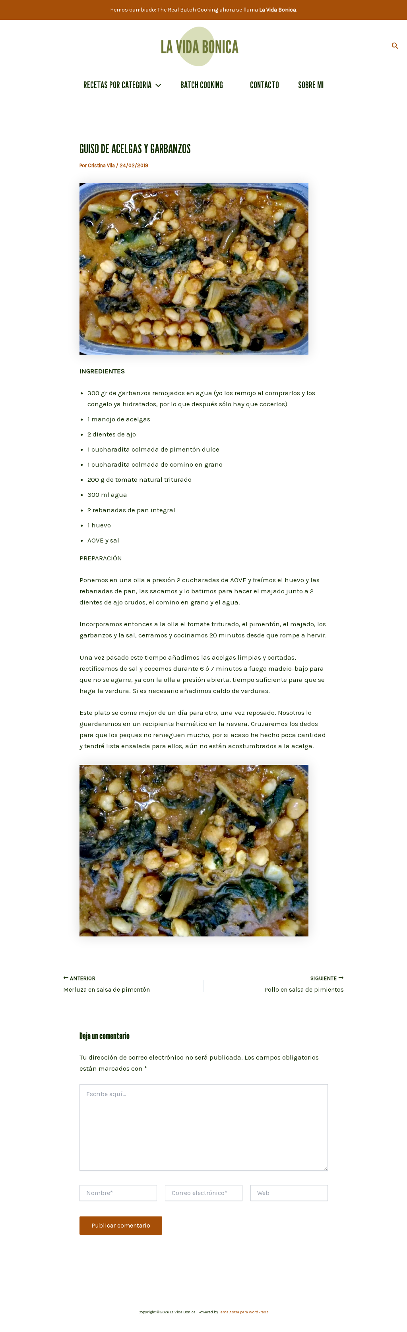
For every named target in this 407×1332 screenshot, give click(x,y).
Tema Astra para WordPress (244, 1312)
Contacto (264, 85)
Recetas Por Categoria (117, 85)
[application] (156, 85)
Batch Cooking (201, 85)
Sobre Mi (311, 85)
